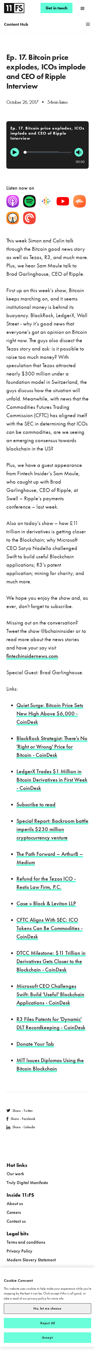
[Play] (14, 152)
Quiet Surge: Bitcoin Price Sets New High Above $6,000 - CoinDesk (49, 713)
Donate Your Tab (35, 1043)
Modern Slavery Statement (31, 1260)
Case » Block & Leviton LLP (46, 903)
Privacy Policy (19, 1251)
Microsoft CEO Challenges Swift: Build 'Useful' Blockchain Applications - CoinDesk (50, 994)
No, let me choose (47, 1308)
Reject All (47, 1323)
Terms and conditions (26, 1242)
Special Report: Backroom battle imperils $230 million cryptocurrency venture (52, 829)
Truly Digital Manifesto (27, 1182)
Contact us (16, 1221)
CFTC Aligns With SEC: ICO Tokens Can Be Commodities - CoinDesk (49, 928)
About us (15, 1203)
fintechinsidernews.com (32, 656)
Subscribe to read (35, 804)
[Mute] (78, 152)
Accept (47, 1337)
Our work (15, 1174)
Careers (14, 1212)
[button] (82, 8)
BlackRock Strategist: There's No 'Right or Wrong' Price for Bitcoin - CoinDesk (51, 747)
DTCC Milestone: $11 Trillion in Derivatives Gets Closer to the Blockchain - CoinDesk (51, 961)
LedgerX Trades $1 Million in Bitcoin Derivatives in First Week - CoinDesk (51, 780)
